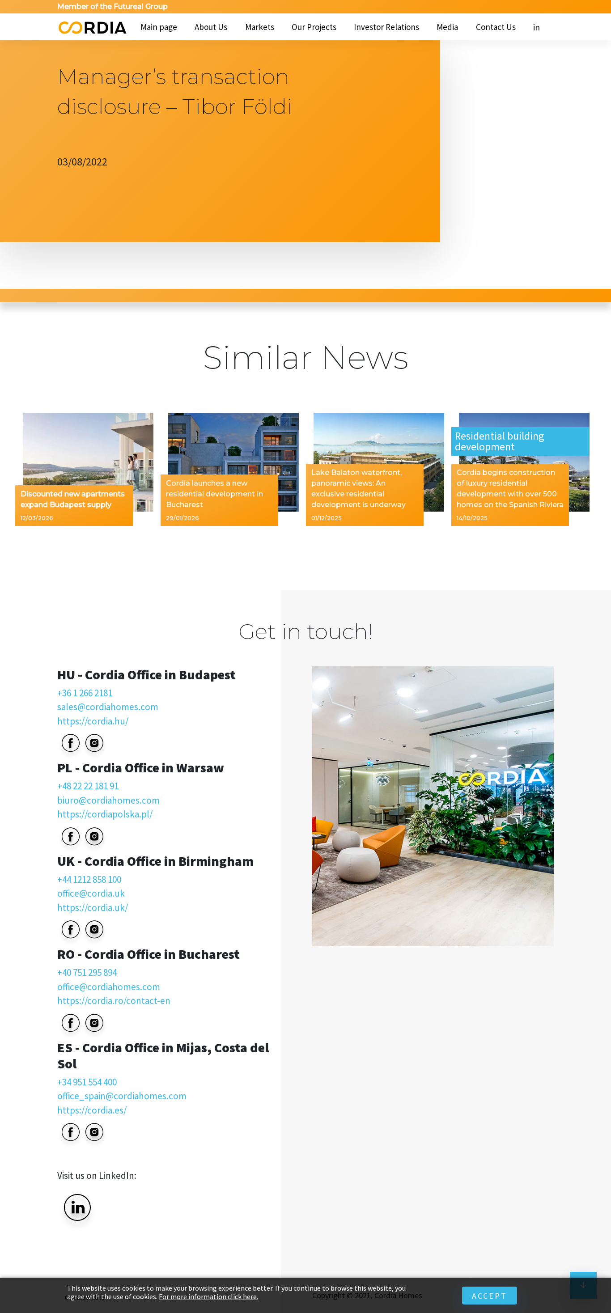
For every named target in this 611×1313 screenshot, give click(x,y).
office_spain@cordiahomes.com (122, 1096)
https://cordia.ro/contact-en (113, 1001)
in (536, 27)
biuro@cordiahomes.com (108, 800)
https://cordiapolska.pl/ (105, 814)
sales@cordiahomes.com (107, 707)
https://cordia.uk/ (92, 908)
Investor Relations (386, 26)
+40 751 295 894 (87, 972)
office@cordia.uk (91, 893)
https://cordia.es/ (92, 1110)
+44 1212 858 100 (89, 879)
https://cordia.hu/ (92, 721)
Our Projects (314, 26)
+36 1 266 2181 (84, 693)
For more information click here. (208, 1296)
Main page (158, 26)
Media (447, 26)
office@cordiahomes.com (108, 987)
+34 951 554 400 (87, 1082)
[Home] (92, 26)
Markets (259, 26)
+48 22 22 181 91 (88, 786)
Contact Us (496, 26)
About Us (211, 26)
